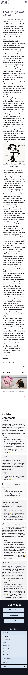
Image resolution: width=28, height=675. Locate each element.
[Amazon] (8, 605)
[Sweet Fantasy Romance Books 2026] (14, 382)
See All (23, 372)
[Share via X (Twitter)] (6, 362)
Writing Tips (5, 358)
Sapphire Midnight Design (17, 672)
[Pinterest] (17, 605)
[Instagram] (14, 605)
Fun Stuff (5, 355)
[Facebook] (11, 605)
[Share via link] (13, 362)
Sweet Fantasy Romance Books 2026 (13, 391)
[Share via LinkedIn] (10, 362)
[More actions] (24, 9)
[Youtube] (20, 605)
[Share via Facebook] (3, 362)
